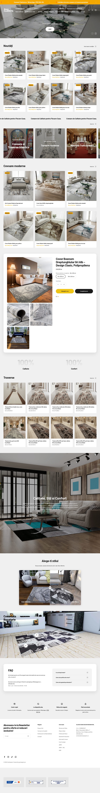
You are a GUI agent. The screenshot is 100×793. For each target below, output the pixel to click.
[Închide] (95, 771)
